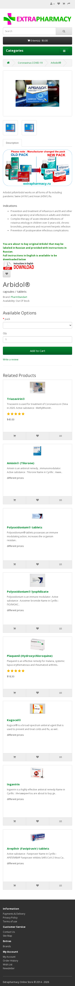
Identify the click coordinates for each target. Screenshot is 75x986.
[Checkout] (69, 3)
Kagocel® (14, 720)
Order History (10, 960)
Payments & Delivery (14, 913)
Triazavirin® (16, 399)
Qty (5, 333)
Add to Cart (37, 351)
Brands (7, 946)
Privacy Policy (10, 917)
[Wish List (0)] (58, 3)
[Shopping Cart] (63, 3)
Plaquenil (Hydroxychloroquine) (29, 656)
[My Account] (52, 3)
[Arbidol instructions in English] (19, 265)
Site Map (7, 935)
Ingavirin (13, 784)
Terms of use (10, 921)
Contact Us (9, 932)
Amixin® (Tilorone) (20, 463)
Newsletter (9, 968)
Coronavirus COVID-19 (30, 62)
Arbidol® (56, 62)
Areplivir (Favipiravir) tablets (28, 848)
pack (7, 319)
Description (12, 142)
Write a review (10, 359)
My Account (9, 956)
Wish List (7, 964)
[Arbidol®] (37, 93)
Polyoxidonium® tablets (24, 527)
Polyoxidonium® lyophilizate (27, 591)
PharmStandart (19, 297)
